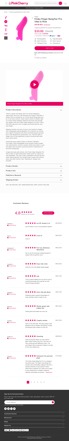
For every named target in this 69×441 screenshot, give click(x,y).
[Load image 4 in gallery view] (5, 34)
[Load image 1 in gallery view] (5, 17)
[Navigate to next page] (44, 382)
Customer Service (10, 414)
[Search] (60, 3)
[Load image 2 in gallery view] (5, 25)
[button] (34, 110)
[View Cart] (65, 3)
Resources (8, 418)
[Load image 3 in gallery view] (5, 29)
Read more (49, 372)
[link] (42, 24)
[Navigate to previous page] (25, 382)
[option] (34, 8)
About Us (7, 425)
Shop (6, 422)
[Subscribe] (53, 402)
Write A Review (48, 213)
